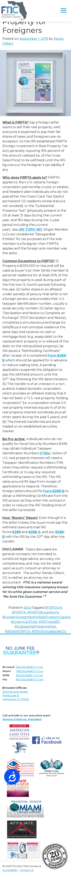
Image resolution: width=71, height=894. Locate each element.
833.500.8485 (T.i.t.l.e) (29, 679)
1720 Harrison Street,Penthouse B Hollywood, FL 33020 (15, 695)
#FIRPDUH (53, 607)
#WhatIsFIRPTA (17, 631)
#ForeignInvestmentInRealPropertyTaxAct (36, 617)
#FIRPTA (19, 612)
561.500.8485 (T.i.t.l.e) (29, 675)
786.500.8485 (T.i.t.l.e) (29, 671)
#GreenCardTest (24, 622)
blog (27, 607)
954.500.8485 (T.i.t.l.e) (29, 667)
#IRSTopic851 (49, 622)
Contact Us (27, 870)
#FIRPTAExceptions (43, 612)
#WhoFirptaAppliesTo (49, 631)
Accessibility (10, 870)
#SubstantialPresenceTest (35, 626)
